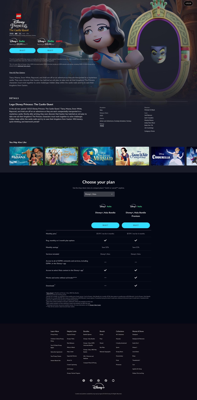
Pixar (101, 339)
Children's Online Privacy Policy (57, 340)
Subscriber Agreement (56, 352)
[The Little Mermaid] (97, 156)
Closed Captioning (72, 364)
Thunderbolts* (136, 360)
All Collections (120, 334)
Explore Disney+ (71, 334)
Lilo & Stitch (135, 351)
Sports (117, 347)
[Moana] (26, 156)
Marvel (101, 343)
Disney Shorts (119, 351)
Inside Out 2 (135, 343)
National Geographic (105, 351)
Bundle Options (87, 334)
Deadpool (135, 334)
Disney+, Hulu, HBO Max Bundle (90, 351)
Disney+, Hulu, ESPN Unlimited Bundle (88, 344)
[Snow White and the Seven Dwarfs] (132, 156)
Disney (101, 334)
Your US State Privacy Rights (56, 346)
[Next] (193, 156)
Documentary (119, 356)
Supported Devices (72, 356)
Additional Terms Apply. (24, 66)
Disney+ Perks (70, 339)
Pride (117, 360)
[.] (83, 380)
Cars (133, 364)
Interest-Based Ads (56, 360)
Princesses (118, 364)
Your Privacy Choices (56, 356)
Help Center (70, 351)
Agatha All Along (137, 369)
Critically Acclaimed (121, 343)
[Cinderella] (167, 156)
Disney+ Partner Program (73, 373)
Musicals (118, 339)
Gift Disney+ (70, 369)
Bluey (133, 356)
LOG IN (188, 3)
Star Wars (102, 347)
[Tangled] (61, 156)
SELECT (22, 50)
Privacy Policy (54, 334)
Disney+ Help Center (95, 305)
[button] (74, 331)
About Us (69, 360)
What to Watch (71, 347)
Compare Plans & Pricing (89, 363)
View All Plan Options (17, 73)
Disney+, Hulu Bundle (89, 339)
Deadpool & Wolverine (138, 339)
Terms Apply (50, 293)
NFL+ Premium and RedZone (88, 357)
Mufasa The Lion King (138, 373)
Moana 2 (134, 347)
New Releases (70, 343)
